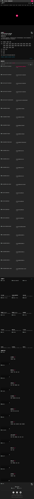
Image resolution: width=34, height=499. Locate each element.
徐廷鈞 (16, 43)
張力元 (4, 43)
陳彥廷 (21, 45)
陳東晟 (18, 45)
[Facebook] (13, 492)
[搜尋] (30, 3)
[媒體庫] (32, 3)
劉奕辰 (7, 45)
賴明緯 (27, 43)
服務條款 (20, 494)
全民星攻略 (12, 473)
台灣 (4, 34)
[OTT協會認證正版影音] (32, 33)
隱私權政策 (17, 494)
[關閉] (1, 1)
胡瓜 (4, 49)
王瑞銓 (13, 47)
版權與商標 (14, 494)
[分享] (32, 36)
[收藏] (31, 36)
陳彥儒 (13, 45)
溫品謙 (16, 45)
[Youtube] (20, 492)
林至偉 (24, 45)
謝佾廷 (24, 43)
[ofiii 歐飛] (3, 3)
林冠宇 (18, 43)
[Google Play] (20, 488)
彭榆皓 (7, 43)
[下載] (29, 3)
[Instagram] (17, 492)
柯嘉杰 (10, 45)
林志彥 (21, 43)
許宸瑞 (30, 45)
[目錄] (1, 3)
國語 (6, 34)
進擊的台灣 (12, 460)
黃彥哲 (30, 43)
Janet (6, 49)
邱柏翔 (4, 45)
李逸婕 (4, 47)
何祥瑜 (10, 43)
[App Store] (14, 488)
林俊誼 (13, 43)
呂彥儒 (10, 47)
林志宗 (27, 45)
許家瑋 (7, 47)
